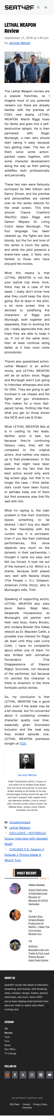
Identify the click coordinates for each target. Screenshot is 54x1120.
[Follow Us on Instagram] (32, 1074)
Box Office (9, 1049)
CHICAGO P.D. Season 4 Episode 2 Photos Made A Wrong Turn (24, 855)
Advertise (27, 1107)
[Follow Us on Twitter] (23, 1074)
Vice (6, 1041)
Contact (26, 1104)
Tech (7, 1037)
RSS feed (14, 1104)
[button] (38, 7)
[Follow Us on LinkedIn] (41, 1074)
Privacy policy (40, 1104)
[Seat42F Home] (7, 1074)
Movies (8, 1032)
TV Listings (10, 1053)
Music (7, 1045)
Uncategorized (19, 822)
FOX (23, 743)
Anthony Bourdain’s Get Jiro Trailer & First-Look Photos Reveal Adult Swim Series (38, 953)
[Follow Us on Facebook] (15, 1074)
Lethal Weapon (19, 827)
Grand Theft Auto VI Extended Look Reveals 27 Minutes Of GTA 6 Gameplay (38, 896)
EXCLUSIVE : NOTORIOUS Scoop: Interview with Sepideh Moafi (26, 838)
